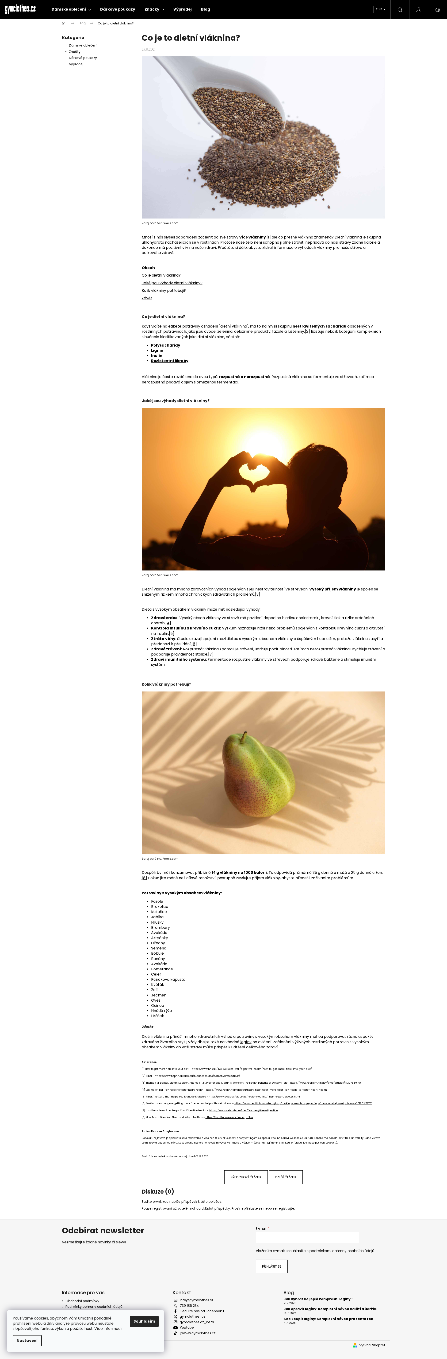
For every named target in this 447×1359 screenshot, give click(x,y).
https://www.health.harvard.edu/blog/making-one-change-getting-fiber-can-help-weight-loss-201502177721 (303, 1103)
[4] (168, 623)
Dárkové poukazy (83, 57)
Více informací (108, 1328)
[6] (194, 644)
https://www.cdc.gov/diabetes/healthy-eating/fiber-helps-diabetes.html (254, 1096)
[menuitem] (71, 9)
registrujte (286, 1208)
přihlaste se (253, 1208)
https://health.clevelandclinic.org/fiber (229, 1117)
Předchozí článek (246, 1177)
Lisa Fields (152, 1110)
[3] (257, 594)
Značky (74, 51)
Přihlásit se (271, 1266)
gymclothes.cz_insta (197, 1322)
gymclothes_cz (192, 1316)
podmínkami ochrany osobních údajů (341, 1250)
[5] (171, 633)
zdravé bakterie (325, 659)
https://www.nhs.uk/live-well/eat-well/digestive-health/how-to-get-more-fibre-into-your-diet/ (252, 1069)
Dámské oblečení (83, 45)
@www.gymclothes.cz (198, 1333)
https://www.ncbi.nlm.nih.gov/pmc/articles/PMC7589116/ (325, 1083)
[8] (144, 878)
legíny (246, 1042)
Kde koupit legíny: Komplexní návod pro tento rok (328, 1319)
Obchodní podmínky (82, 1301)
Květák (157, 984)
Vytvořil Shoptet (372, 1345)
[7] (211, 654)
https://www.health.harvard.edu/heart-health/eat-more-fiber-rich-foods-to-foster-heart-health (266, 1090)
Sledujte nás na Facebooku (202, 1311)
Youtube (187, 1327)
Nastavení (27, 1340)
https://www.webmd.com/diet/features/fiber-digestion (243, 1110)
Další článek (285, 1177)
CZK (379, 9)
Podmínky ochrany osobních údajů (93, 1306)
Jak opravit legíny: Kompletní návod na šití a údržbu (331, 1309)
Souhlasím (144, 1321)
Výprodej (76, 64)
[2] (307, 331)
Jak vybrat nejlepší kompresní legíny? (318, 1299)
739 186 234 (189, 1305)
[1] (269, 237)
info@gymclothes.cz (197, 1300)
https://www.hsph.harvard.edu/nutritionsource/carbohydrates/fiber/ (197, 1076)
